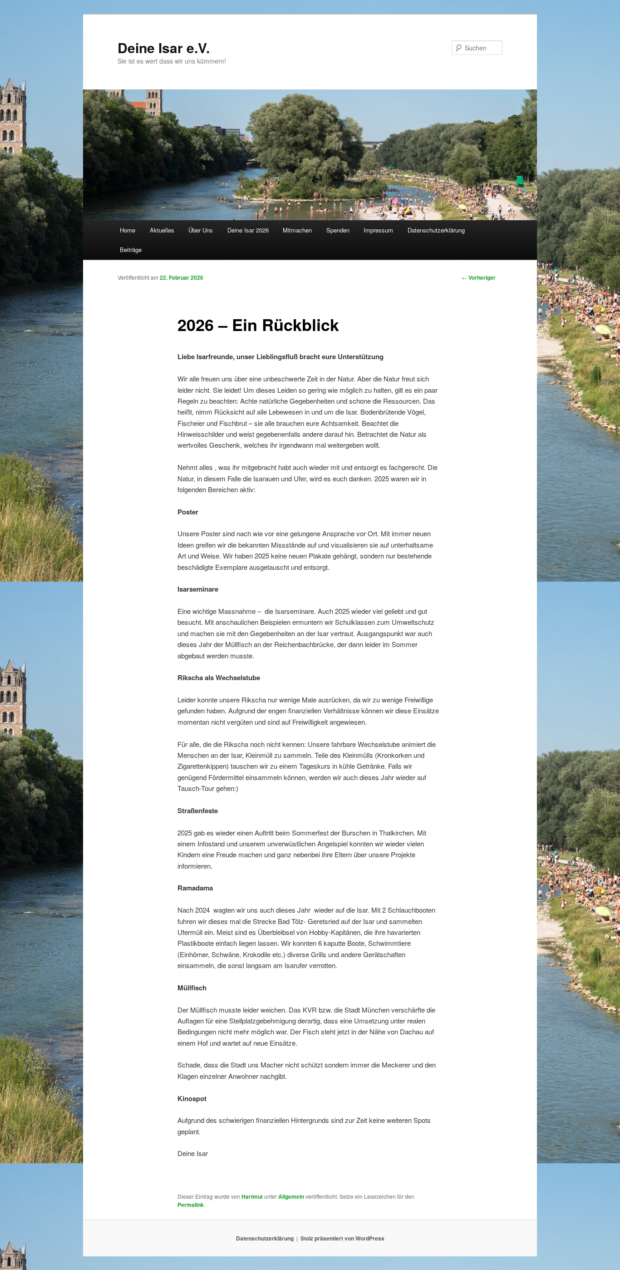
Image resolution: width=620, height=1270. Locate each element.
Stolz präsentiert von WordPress (342, 1238)
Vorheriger (479, 277)
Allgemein (291, 1196)
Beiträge (131, 249)
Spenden (337, 230)
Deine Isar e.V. (164, 47)
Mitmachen (297, 230)
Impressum (378, 230)
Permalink (190, 1205)
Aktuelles (162, 230)
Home (127, 230)
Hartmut (252, 1196)
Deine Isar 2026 (248, 230)
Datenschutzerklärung (436, 230)
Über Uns (200, 230)
